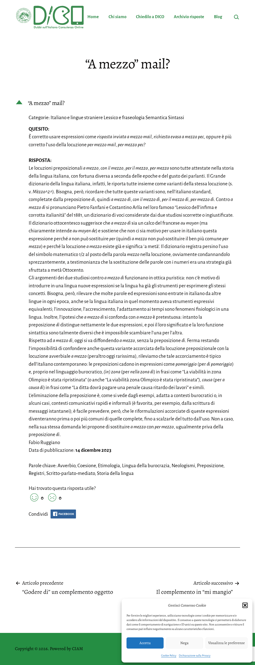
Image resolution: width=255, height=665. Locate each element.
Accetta (145, 642)
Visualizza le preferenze (226, 642)
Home (93, 17)
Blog (218, 17)
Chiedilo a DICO (150, 17)
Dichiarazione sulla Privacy (194, 655)
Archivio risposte (189, 17)
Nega (184, 642)
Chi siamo (118, 17)
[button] (245, 605)
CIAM (77, 649)
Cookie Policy (168, 655)
